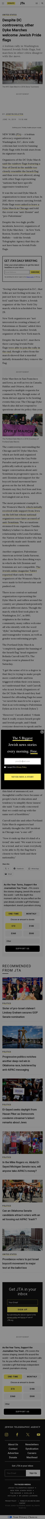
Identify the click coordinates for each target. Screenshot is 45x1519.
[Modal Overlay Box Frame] (22, 759)
